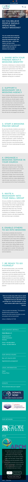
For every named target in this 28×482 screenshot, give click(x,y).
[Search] (22, 7)
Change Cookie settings (14, 476)
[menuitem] (22, 7)
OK (9, 472)
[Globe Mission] (11, 7)
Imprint (4, 371)
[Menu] (25, 7)
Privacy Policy (5, 373)
